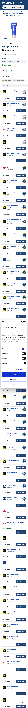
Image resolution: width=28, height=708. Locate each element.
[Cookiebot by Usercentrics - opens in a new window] (19, 322)
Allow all (14, 374)
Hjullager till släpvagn (10, 15)
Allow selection (14, 379)
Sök (22, 14)
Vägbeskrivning (21, 98)
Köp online (13, 70)
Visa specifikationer (7, 76)
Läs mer (4, 58)
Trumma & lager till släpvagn (17, 13)
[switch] (24, 353)
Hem (6, 12)
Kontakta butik (6, 98)
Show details (19, 369)
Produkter (11, 12)
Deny (14, 384)
